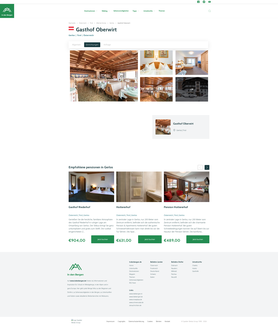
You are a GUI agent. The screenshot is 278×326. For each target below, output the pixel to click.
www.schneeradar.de (136, 302)
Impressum (111, 321)
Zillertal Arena (101, 23)
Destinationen (89, 11)
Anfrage (107, 44)
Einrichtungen (92, 44)
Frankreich (154, 268)
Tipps (135, 11)
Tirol (91, 23)
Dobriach (174, 265)
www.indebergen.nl (135, 294)
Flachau (174, 274)
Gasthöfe (195, 271)
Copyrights (121, 321)
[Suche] (209, 11)
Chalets (195, 265)
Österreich (82, 23)
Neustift (174, 277)
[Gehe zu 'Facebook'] (198, 2)
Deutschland (154, 271)
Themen (162, 11)
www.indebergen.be (136, 297)
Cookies (150, 321)
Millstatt (174, 271)
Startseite (72, 23)
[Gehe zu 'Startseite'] (7, 11)
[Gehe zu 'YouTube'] (209, 2)
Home (131, 265)
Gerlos (112, 23)
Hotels (194, 268)
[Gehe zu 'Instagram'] (204, 2)
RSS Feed (132, 283)
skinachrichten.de (135, 305)
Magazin (132, 274)
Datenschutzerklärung (136, 321)
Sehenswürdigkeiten (121, 11)
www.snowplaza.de (135, 299)
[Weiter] (207, 167)
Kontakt (167, 321)
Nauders (174, 268)
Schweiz (153, 274)
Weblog (104, 11)
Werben (158, 321)
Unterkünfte (148, 11)
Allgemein (76, 44)
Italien (152, 277)
